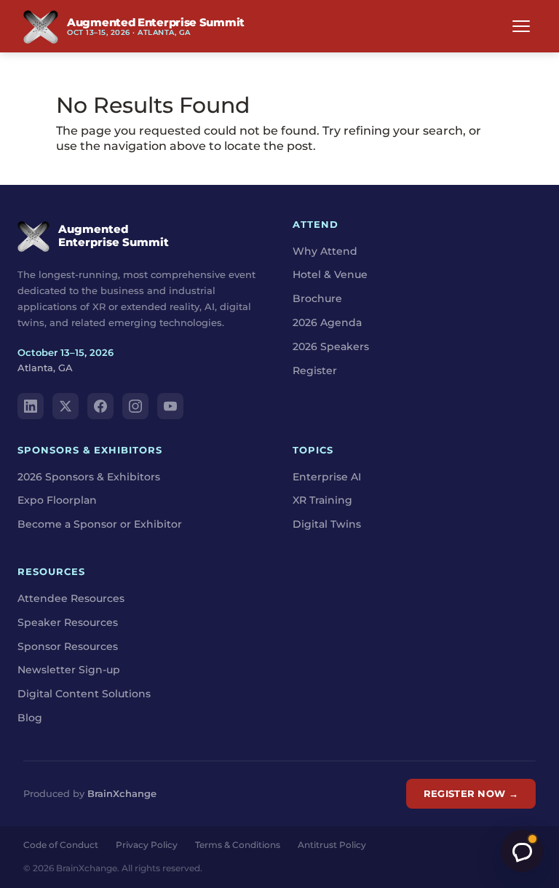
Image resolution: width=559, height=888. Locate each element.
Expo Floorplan (57, 500)
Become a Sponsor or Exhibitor (99, 524)
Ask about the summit (522, 851)
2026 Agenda (327, 322)
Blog (29, 717)
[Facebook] (100, 406)
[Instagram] (135, 406)
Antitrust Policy (332, 844)
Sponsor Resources (67, 646)
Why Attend (325, 251)
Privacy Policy (147, 844)
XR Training (322, 500)
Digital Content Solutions (84, 693)
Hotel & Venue (330, 274)
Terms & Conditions (237, 844)
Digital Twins (327, 524)
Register (315, 370)
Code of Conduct (60, 844)
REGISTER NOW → (471, 793)
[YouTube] (170, 406)
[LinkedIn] (30, 406)
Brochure (317, 298)
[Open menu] (521, 26)
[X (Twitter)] (65, 406)
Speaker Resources (67, 622)
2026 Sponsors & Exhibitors (88, 476)
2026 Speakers (331, 346)
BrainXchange (121, 793)
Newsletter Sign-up (68, 669)
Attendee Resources (70, 598)
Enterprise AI (327, 476)
